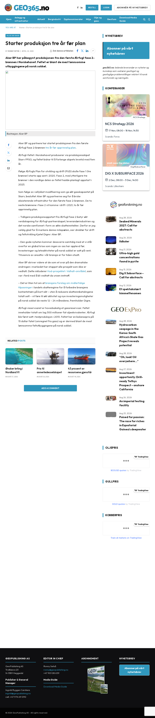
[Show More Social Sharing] (93, 51)
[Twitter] (8, 153)
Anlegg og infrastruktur (21, 19)
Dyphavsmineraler (73, 19)
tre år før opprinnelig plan (61, 147)
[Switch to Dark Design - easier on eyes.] (148, 19)
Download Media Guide (128, 19)
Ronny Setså (13, 51)
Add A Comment (50, 388)
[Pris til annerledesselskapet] (50, 356)
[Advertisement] (125, 592)
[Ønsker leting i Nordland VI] (19, 356)
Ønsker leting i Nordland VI (14, 370)
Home (21, 27)
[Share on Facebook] (77, 51)
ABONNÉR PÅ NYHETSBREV (132, 7)
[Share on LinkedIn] (87, 51)
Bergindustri (54, 19)
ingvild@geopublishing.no (18, 693)
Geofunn (111, 19)
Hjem (9, 19)
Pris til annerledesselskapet (49, 370)
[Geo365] (27, 7)
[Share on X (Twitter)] (82, 51)
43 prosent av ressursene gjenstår (80, 370)
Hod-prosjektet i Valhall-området (66, 271)
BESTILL (92, 7)
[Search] (144, 19)
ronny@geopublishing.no (55, 669)
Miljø (88, 19)
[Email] (8, 168)
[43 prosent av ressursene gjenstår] (81, 356)
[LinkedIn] (8, 160)
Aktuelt (41, 19)
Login (106, 7)
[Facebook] (8, 145)
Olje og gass (98, 19)
